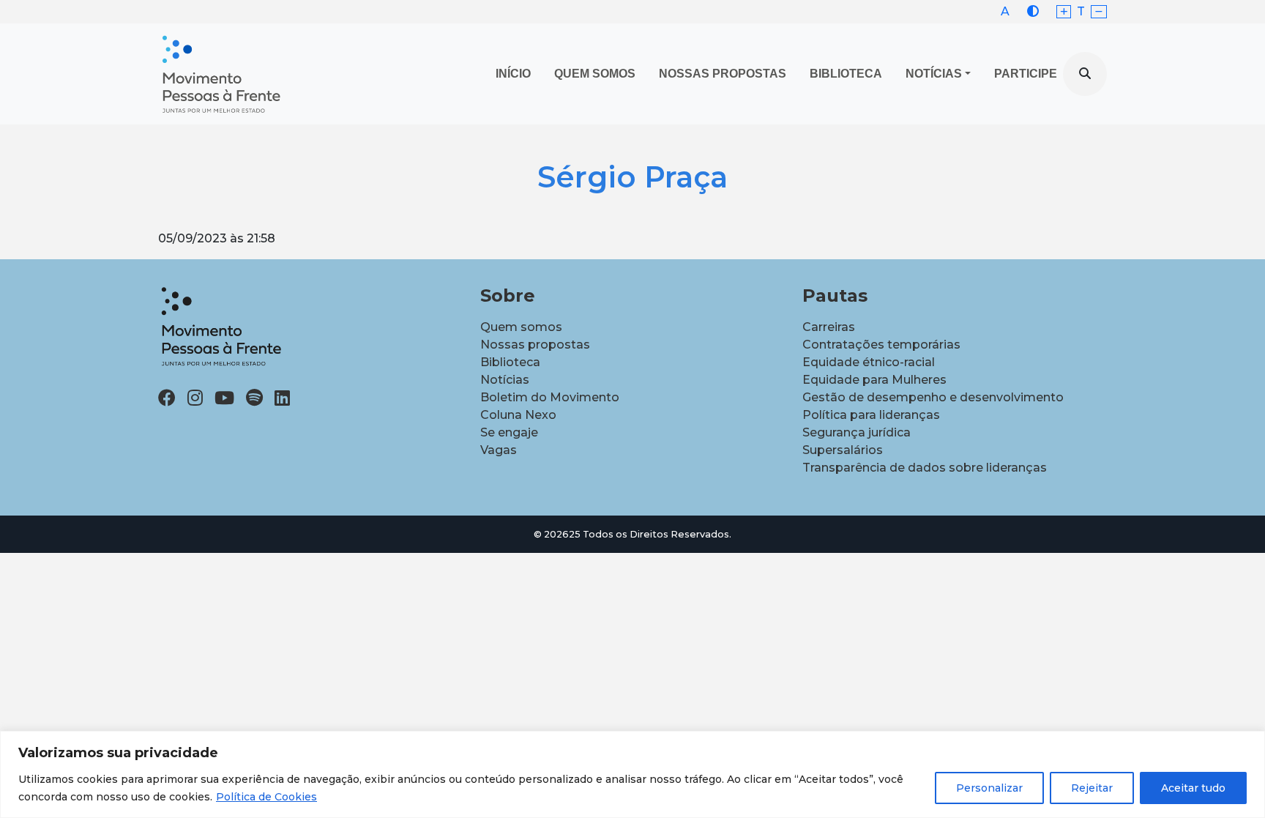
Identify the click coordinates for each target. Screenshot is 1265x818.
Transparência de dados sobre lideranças (924, 468)
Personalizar (989, 788)
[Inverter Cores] (1033, 11)
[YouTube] (224, 398)
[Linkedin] (282, 398)
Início (513, 73)
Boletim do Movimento (549, 397)
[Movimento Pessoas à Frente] (220, 74)
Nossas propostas (722, 73)
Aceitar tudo (1193, 788)
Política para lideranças (871, 415)
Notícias (934, 73)
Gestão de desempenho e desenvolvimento (933, 397)
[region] (632, 774)
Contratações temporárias (881, 345)
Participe (1025, 73)
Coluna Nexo (518, 415)
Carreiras (828, 327)
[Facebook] (167, 398)
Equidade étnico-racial (868, 362)
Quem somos (521, 327)
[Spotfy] (254, 398)
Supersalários (842, 450)
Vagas (498, 450)
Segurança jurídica (856, 432)
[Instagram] (195, 398)
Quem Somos (594, 73)
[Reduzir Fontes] (1099, 12)
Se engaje (509, 432)
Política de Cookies (266, 796)
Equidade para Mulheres (874, 380)
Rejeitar (1092, 788)
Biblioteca (846, 73)
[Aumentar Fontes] (1064, 12)
